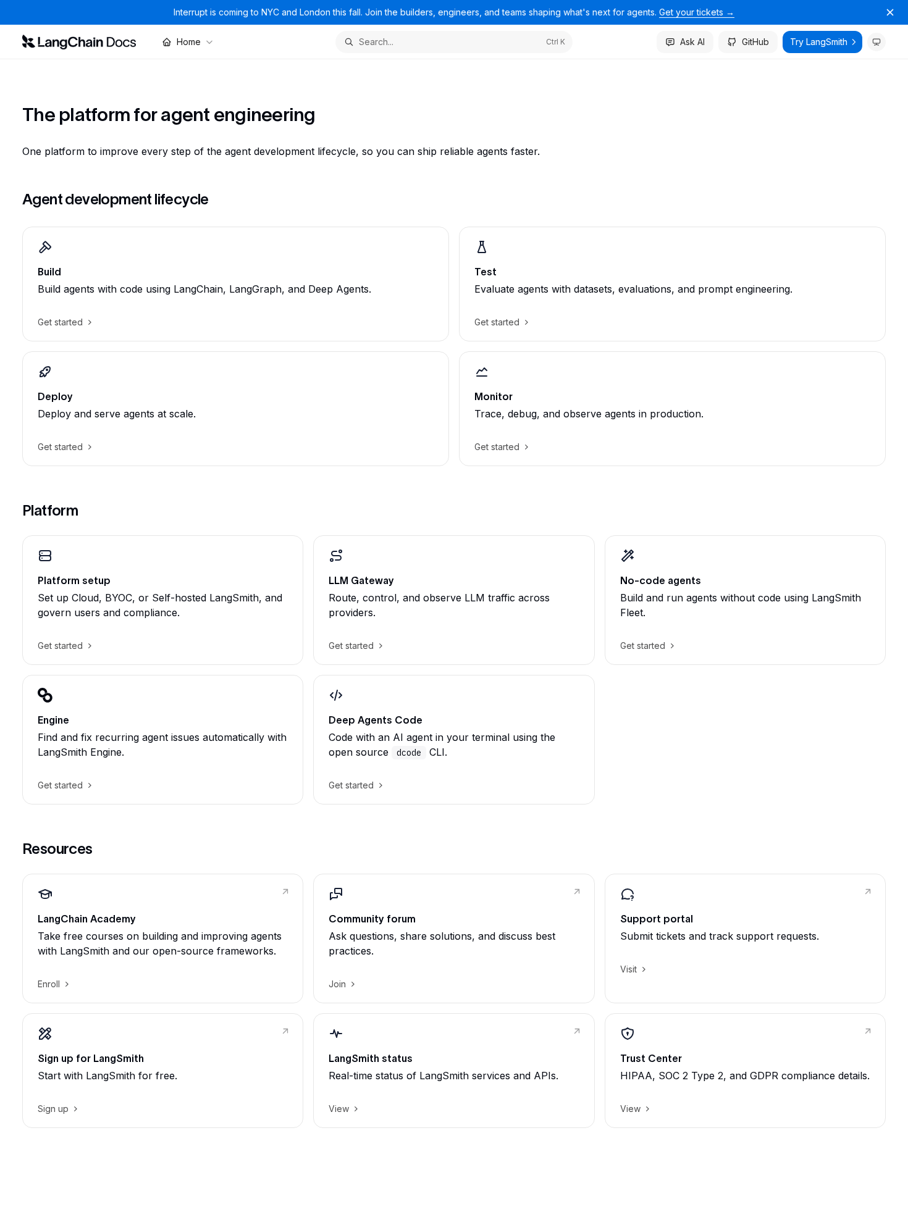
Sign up (53, 1108)
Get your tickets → (696, 12)
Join (337, 984)
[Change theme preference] (876, 42)
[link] (235, 284)
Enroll (49, 984)
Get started (60, 322)
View (339, 1108)
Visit (628, 969)
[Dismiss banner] (890, 12)
